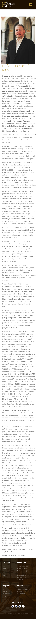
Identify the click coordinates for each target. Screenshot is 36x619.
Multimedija (21, 563)
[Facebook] (12, 606)
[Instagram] (23, 606)
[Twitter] (19, 606)
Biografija (6, 586)
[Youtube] (16, 606)
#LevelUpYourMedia (18, 616)
